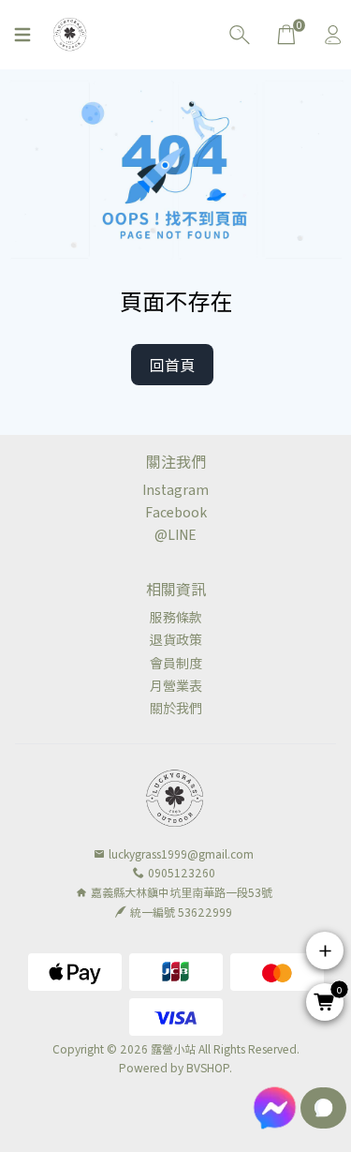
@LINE (175, 534)
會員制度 (176, 662)
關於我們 (176, 707)
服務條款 (176, 616)
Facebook (176, 511)
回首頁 (172, 364)
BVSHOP (207, 1067)
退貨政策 (176, 639)
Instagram (175, 489)
